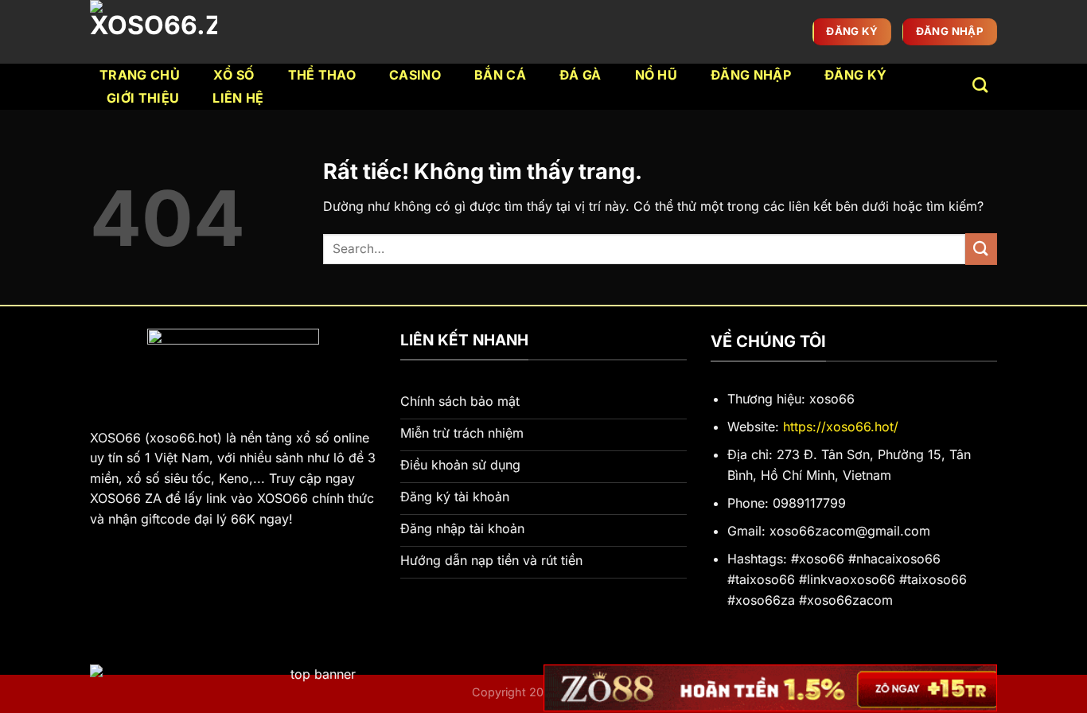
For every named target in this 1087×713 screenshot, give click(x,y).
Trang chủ (139, 75)
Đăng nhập (751, 75)
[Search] (980, 85)
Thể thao (322, 75)
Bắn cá (500, 75)
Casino (415, 75)
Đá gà (580, 75)
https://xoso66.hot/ (840, 426)
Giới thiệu (143, 98)
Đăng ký (855, 75)
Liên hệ (237, 98)
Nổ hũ (656, 75)
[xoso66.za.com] (157, 32)
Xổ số (234, 75)
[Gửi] (981, 248)
